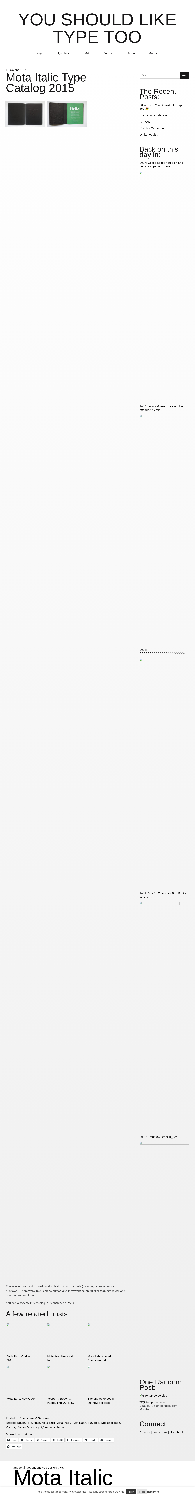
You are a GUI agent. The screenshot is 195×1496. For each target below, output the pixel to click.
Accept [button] (131, 1492)
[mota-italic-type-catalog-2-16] (25, 1281)
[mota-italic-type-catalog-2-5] (67, 357)
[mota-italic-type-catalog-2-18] (108, 1281)
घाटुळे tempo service (152, 1402)
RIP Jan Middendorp (153, 128)
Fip (30, 1422)
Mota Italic (48, 1422)
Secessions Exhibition (154, 115)
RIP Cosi (145, 121)
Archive (154, 53)
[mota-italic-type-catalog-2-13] (25, 1050)
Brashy (22, 1422)
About (132, 53)
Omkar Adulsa (149, 134)
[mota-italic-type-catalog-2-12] (108, 819)
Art (87, 53)
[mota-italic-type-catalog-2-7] (25, 588)
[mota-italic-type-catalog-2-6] (108, 357)
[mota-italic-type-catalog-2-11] (67, 819)
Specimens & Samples (35, 1418)
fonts (37, 1422)
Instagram (160, 1432)
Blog (39, 53)
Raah (82, 1422)
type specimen (110, 1422)
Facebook (177, 1432)
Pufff (75, 1422)
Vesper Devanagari (29, 1427)
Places (107, 53)
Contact (145, 1432)
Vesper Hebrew (53, 1427)
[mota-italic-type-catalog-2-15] (108, 1050)
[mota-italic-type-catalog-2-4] (25, 357)
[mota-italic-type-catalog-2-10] (25, 819)
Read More (153, 1491)
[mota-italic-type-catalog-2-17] (67, 1281)
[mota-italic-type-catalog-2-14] (67, 1050)
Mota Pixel (63, 1422)
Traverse (93, 1422)
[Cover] (25, 126)
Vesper (10, 1427)
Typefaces (64, 53)
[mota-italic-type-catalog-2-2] (67, 126)
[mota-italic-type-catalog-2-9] (108, 588)
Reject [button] (142, 1492)
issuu (70, 1303)
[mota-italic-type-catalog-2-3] (108, 102)
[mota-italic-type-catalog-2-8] (67, 588)
